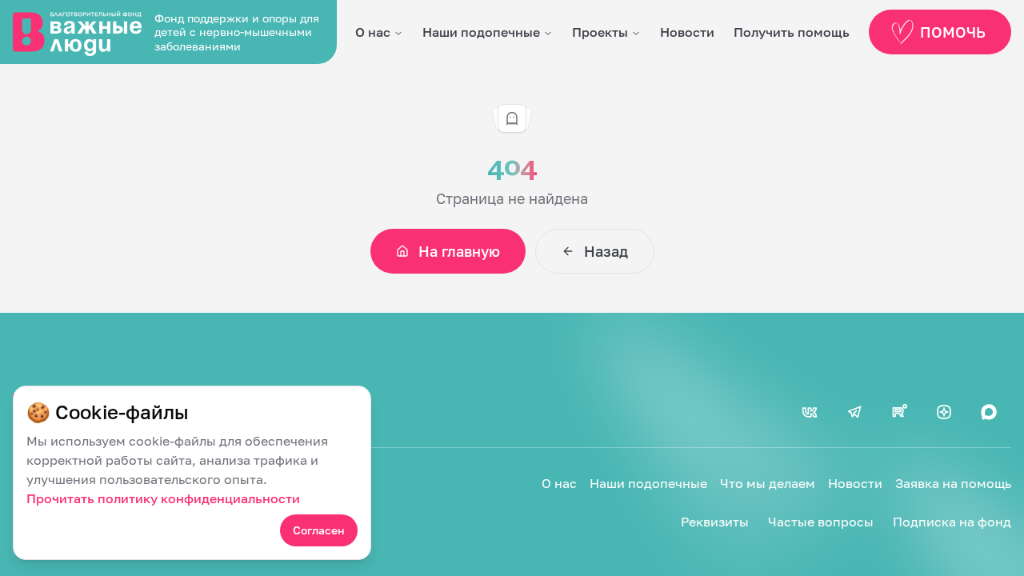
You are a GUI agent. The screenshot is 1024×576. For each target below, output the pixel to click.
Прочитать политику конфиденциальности (163, 498)
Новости (687, 32)
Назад (606, 251)
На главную (459, 251)
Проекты (600, 32)
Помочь (953, 32)
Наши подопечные (481, 32)
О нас (372, 32)
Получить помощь (792, 32)
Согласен (319, 530)
